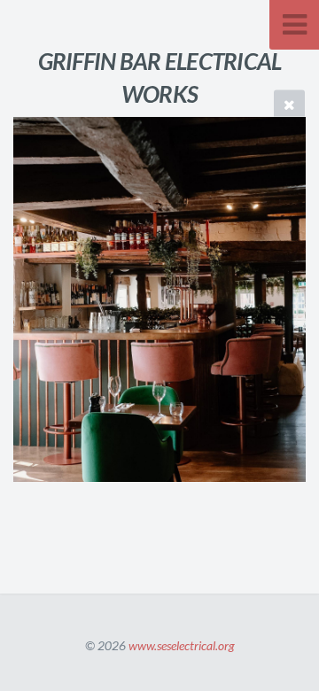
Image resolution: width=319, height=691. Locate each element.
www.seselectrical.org (181, 645)
